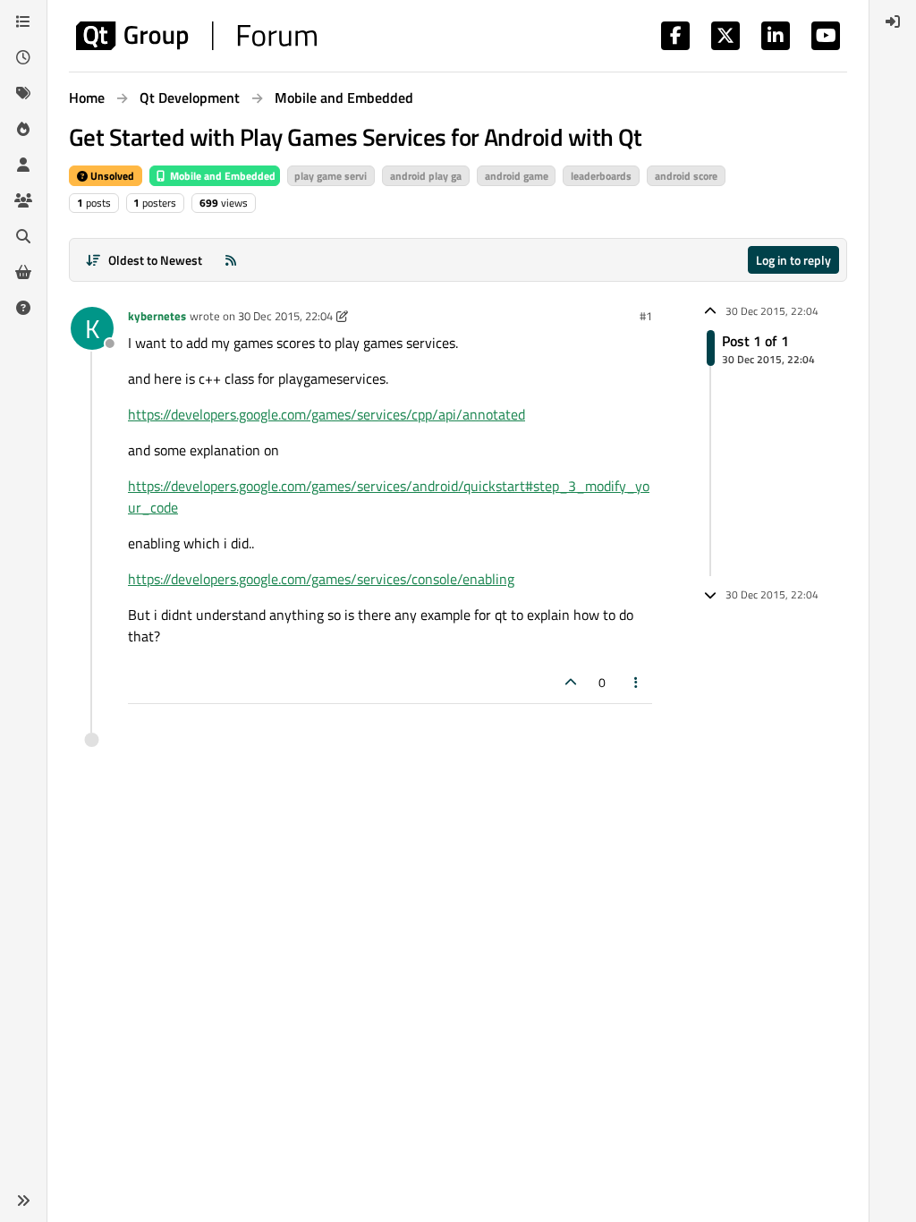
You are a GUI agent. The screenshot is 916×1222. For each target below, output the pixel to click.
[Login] (893, 21)
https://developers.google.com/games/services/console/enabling (321, 579)
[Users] (23, 164)
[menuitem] (893, 21)
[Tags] (23, 93)
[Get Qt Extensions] (23, 272)
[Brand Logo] (196, 35)
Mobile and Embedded (221, 175)
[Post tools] (637, 682)
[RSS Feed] (230, 260)
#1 (646, 316)
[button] (23, 1200)
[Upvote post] (571, 682)
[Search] (23, 236)
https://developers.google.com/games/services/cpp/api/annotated (326, 414)
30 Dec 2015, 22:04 (285, 316)
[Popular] (23, 129)
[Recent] (23, 57)
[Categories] (23, 21)
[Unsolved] (23, 307)
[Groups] (23, 200)
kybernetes (157, 316)
